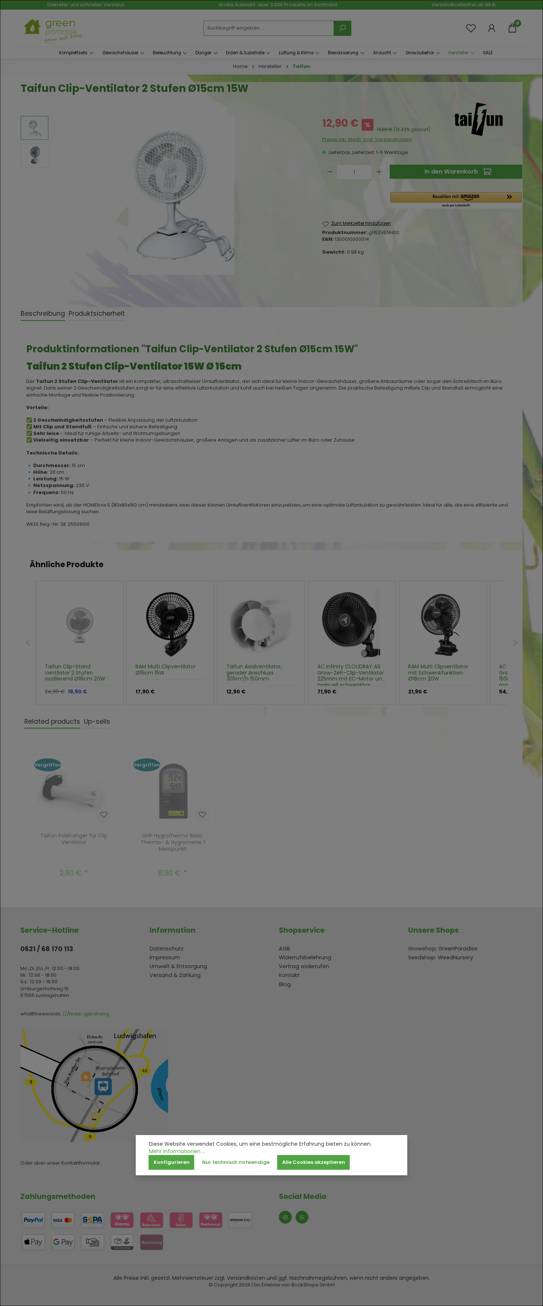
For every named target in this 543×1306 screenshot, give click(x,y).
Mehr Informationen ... (177, 1151)
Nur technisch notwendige (236, 1162)
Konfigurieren (171, 1162)
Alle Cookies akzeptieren (313, 1162)
